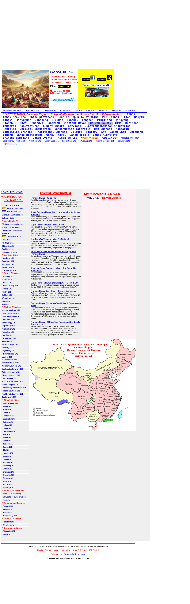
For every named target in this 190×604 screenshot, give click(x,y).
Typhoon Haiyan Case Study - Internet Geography (53, 291)
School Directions (9, 252)
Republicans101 (10, 144)
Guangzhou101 (8, 419)
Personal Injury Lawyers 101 (14, 388)
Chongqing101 (8, 531)
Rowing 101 (7, 289)
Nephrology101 (8, 329)
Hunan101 (6, 441)
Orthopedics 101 (9, 338)
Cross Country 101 (10, 286)
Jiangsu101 (7, 444)
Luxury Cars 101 (52, 141)
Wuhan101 (7, 481)
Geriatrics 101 (8, 320)
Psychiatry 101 (8, 351)
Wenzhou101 (8, 525)
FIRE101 (78, 110)
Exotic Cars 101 (69, 141)
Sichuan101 (7, 478)
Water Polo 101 (8, 298)
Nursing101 (7, 335)
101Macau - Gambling (11, 494)
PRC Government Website (13, 224)
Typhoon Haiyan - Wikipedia (43, 198)
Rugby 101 (6, 292)
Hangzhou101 (8, 522)
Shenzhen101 (8, 475)
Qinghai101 (7, 459)
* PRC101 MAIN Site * (130, 138)
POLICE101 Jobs (14, 212)
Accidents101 (65, 110)
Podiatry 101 (7, 348)
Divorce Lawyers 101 (11, 375)
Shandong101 (8, 466)
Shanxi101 (7, 469)
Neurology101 (8, 332)
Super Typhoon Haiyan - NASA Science (48, 225)
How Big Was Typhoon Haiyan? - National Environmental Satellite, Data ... (50, 240)
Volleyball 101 (8, 279)
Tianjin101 (6, 534)
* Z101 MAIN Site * (32, 110)
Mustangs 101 (86, 141)
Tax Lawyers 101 (9, 397)
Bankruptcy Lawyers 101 (12, 369)
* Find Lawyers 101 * (10, 363)
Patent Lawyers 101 (10, 385)
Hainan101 (7, 425)
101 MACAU (130, 110)
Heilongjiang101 (9, 431)
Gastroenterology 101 (11, 316)
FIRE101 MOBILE (13, 237)
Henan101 (6, 435)
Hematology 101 (9, 323)
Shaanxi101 (7, 463)
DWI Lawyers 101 (9, 378)
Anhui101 (6, 406)
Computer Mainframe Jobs (13, 215)
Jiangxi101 (7, 447)
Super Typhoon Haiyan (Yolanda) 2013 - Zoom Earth (54, 283)
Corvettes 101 (8, 261)
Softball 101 (7, 295)
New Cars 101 (35, 141)
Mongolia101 (8, 509)
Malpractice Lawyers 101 (12, 381)
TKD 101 (5, 304)
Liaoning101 (7, 453)
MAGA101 (116, 110)
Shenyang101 (8, 472)
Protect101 (104, 110)
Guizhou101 (7, 422)
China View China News (12, 230)
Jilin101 (5, 450)
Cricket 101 (7, 283)
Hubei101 (6, 438)
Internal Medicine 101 (105, 141)
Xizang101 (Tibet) (9, 516)
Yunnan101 (7, 484)
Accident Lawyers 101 (11, 366)
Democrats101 (124, 141)
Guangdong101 (9, 416)
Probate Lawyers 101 (11, 391)
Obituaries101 (50, 110)
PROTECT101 (8, 243)
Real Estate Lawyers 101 (12, 394)
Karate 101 (6, 301)
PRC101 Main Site (10, 403)
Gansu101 (6, 413)
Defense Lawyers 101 (11, 372)
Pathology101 (8, 341)
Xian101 (6, 500)
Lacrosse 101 (8, 276)
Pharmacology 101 (10, 345)
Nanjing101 (7, 456)
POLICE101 (90, 110)
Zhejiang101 (7, 488)
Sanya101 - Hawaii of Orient (14, 497)
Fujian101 (6, 410)
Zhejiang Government (11, 227)
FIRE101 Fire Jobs (14, 209)
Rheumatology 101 (10, 354)
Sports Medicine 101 (10, 313)
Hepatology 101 (8, 326)
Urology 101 (7, 357)
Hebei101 (6, 428)
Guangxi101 (7, 506)
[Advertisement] (57, 35)
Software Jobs (8, 218)
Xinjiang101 (7, 512)
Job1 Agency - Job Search (14, 141)
